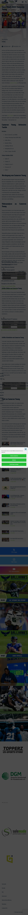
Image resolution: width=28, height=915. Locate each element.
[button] (25, 449)
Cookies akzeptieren (14, 455)
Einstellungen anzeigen (14, 464)
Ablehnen (14, 460)
